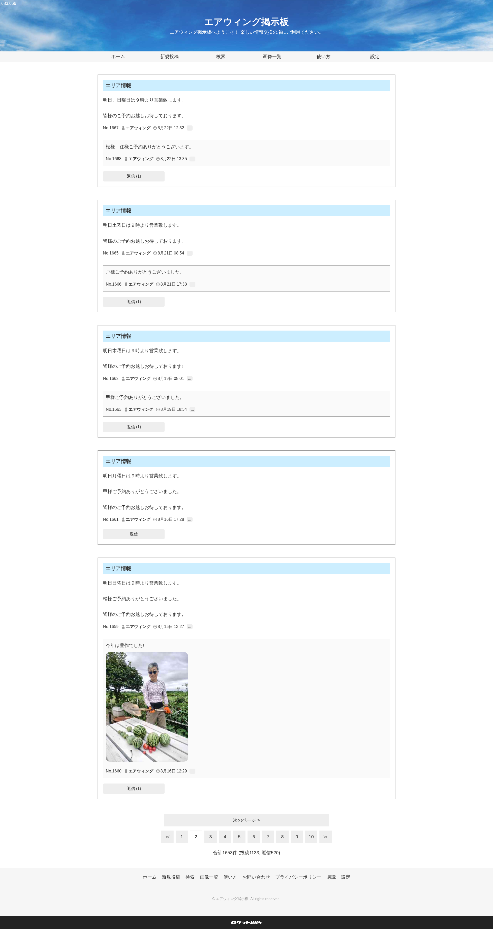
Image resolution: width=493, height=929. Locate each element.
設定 (375, 56)
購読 (331, 877)
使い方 (323, 56)
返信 (134, 534)
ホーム (118, 56)
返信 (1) (134, 176)
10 (311, 836)
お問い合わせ (256, 877)
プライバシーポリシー (298, 877)
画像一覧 (272, 56)
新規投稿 (169, 56)
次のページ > (246, 820)
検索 (220, 56)
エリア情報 (118, 85)
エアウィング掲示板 (246, 21)
